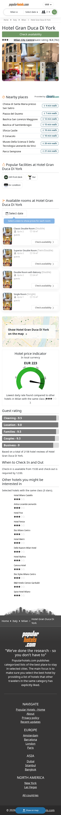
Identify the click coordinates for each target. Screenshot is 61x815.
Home (6, 20)
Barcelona (30, 739)
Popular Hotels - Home (30, 709)
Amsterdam (30, 735)
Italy (15, 20)
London (30, 743)
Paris (30, 748)
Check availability (43, 242)
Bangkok (30, 769)
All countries (30, 795)
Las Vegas (30, 787)
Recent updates (30, 722)
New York (30, 783)
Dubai (30, 761)
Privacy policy (30, 718)
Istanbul (30, 765)
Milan (24, 20)
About (30, 714)
